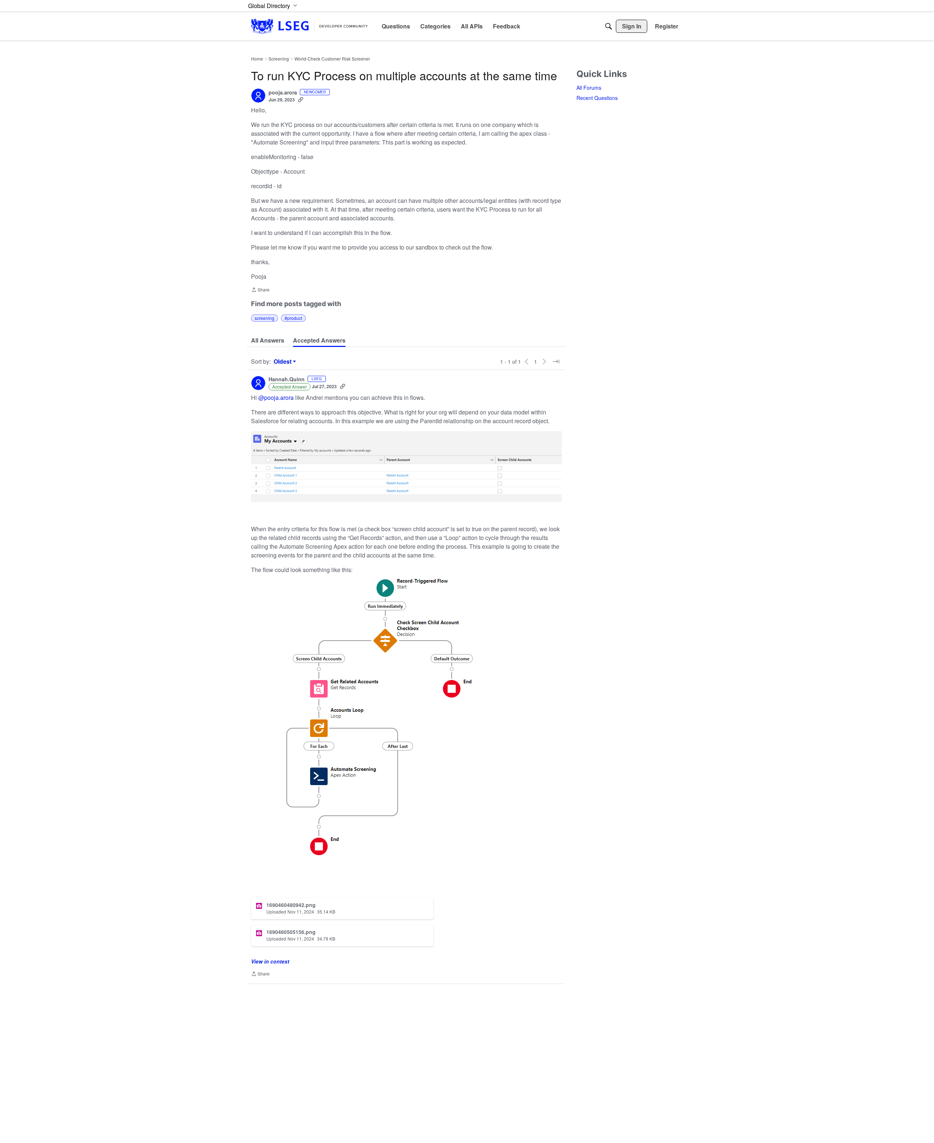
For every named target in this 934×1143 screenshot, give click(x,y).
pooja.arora (283, 92)
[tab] (268, 340)
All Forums (588, 87)
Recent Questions (597, 97)
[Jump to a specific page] (556, 361)
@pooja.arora (276, 397)
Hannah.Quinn (287, 379)
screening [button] (264, 318)
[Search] (608, 26)
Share (260, 290)
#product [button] (293, 318)
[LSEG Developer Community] (309, 26)
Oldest (283, 361)
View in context (270, 961)
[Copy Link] (300, 99)
